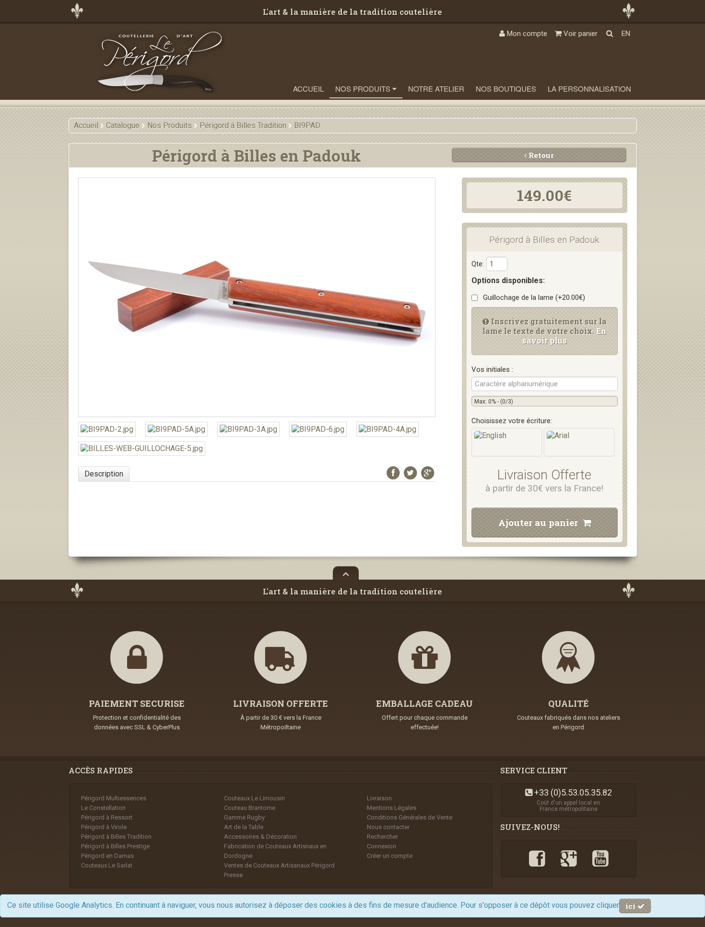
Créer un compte (389, 855)
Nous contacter (388, 827)
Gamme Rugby (244, 817)
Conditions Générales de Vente (409, 817)
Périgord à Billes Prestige (115, 846)
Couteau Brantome (249, 807)
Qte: (477, 264)
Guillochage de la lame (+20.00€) (532, 297)
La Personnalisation (589, 88)
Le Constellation (103, 807)
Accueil (308, 88)
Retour (540, 155)
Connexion (381, 846)
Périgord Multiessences (113, 798)
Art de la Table (243, 827)
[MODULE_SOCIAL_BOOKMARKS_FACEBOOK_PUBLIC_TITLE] (393, 472)
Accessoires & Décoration (260, 836)
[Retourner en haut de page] (346, 573)
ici (631, 906)
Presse (233, 875)
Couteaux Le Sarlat (106, 865)
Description (103, 473)
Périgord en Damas (107, 855)
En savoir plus (564, 335)
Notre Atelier (436, 88)
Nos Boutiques (506, 88)
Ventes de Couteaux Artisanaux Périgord (279, 865)
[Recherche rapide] (609, 33)
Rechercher (382, 836)
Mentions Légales (391, 807)
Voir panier (580, 33)
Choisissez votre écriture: (511, 420)
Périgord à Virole (104, 827)
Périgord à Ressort (106, 817)
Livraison (379, 798)
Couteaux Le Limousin (254, 798)
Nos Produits (363, 88)
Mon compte (526, 33)
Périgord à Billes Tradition (116, 836)
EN (626, 33)
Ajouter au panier (540, 522)
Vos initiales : (492, 369)
